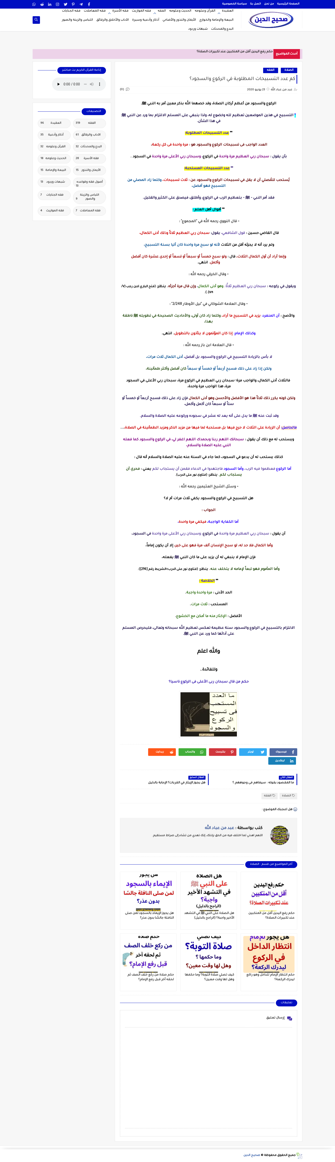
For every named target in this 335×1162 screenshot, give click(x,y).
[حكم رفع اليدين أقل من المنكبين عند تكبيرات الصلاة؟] (269, 892)
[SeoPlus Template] (299, 1155)
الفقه (162, 11)
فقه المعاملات (95, 11)
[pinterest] (73, 4)
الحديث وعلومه (180, 11)
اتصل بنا (255, 3)
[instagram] (57, 4)
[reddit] (42, 4)
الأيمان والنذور (88, 170)
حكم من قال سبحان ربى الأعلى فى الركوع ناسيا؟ (209, 682)
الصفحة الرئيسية (288, 3)
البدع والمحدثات (222, 29)
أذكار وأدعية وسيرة (145, 20)
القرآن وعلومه (205, 11)
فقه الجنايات (71, 11)
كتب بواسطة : (234, 828)
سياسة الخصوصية (234, 3)
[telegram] (81, 4)
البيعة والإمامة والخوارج (216, 20)
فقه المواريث (141, 11)
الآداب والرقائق (88, 135)
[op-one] (36, 20)
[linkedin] (50, 4)
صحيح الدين (252, 1155)
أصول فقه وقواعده (89, 184)
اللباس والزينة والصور (77, 20)
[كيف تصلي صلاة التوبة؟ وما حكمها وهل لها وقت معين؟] (208, 954)
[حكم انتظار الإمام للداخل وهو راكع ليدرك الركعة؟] (269, 954)
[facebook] (89, 4)
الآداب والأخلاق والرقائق (112, 20)
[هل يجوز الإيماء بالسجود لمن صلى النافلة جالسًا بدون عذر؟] (148, 892)
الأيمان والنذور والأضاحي (179, 20)
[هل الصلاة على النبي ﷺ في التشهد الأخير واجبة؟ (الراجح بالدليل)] (208, 892)
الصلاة (289, 70)
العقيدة (227, 11)
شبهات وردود (198, 29)
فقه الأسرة (120, 11)
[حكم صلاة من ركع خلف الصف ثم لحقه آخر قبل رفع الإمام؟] (148, 954)
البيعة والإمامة (53, 170)
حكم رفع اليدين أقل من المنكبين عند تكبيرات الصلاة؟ (235, 51)
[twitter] (65, 4)
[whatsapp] (34, 4)
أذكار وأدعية (52, 135)
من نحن (269, 3)
